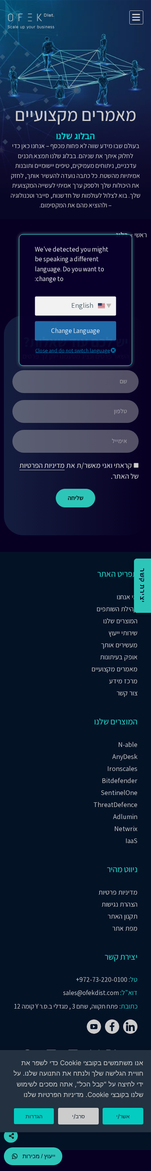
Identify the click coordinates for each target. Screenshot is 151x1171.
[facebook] (94, 1026)
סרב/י (78, 1116)
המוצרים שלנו (120, 621)
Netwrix (125, 828)
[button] (136, 17)
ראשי (140, 234)
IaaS (131, 840)
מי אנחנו (127, 597)
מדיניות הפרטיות (42, 465)
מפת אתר (124, 928)
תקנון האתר (122, 916)
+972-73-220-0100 (101, 979)
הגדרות (34, 1116)
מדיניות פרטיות (117, 892)
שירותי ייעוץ (122, 633)
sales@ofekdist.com (91, 992)
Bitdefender (119, 780)
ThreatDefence (115, 804)
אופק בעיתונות (118, 657)
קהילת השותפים (116, 609)
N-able (127, 744)
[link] (130, 1026)
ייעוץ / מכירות (38, 1156)
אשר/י (123, 1116)
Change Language (75, 330)
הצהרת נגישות (119, 904)
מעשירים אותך (119, 645)
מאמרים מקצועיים (114, 669)
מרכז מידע (123, 681)
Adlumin (125, 816)
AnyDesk (124, 756)
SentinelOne (119, 792)
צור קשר (127, 693)
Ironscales (122, 768)
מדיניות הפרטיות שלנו (54, 1095)
